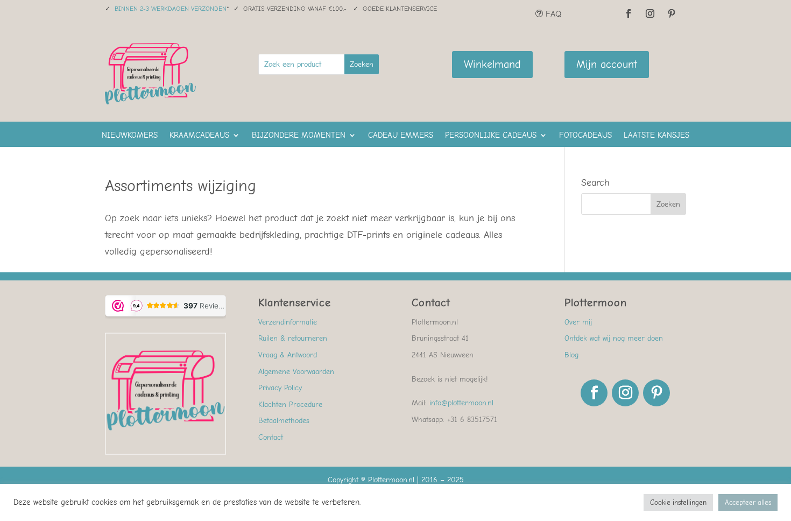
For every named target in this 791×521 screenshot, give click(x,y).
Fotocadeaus (585, 135)
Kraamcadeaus (199, 135)
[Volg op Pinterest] (671, 13)
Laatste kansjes (656, 135)
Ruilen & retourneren (292, 338)
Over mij (578, 322)
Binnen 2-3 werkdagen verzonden (171, 8)
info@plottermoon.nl (461, 402)
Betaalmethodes (283, 420)
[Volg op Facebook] (628, 13)
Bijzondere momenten (298, 135)
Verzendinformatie (287, 322)
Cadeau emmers (400, 135)
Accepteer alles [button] (748, 502)
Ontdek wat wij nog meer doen (613, 338)
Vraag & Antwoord (287, 355)
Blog (571, 355)
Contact (270, 437)
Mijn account (606, 64)
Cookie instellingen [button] (678, 502)
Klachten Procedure (290, 404)
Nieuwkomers (130, 135)
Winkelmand (492, 64)
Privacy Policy (280, 387)
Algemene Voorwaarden (296, 371)
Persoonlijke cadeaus (490, 135)
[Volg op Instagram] (650, 13)
